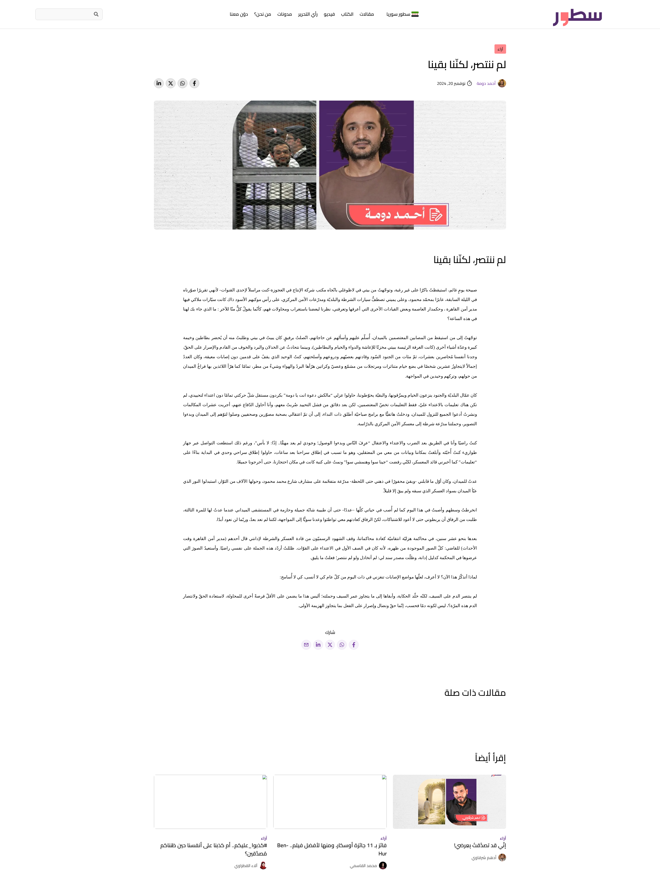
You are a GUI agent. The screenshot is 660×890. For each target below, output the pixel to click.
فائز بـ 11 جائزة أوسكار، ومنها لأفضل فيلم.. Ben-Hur (332, 849)
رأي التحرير (308, 14)
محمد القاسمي (363, 865)
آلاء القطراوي (245, 865)
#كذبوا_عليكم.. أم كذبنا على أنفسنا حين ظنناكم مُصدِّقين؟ (213, 849)
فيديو (329, 14)
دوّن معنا (239, 14)
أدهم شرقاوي (484, 857)
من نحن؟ (262, 14)
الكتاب (347, 14)
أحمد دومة (486, 83)
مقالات (367, 14)
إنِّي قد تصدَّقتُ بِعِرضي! (480, 845)
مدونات (284, 14)
